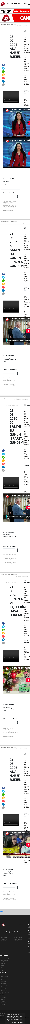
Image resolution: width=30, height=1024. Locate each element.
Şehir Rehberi (4, 990)
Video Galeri (10, 24)
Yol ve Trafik (4, 978)
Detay (14, 1022)
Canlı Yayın (3, 962)
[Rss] (15, 932)
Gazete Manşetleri (5, 992)
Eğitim (2, 970)
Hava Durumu (4, 976)
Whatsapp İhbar (18, 939)
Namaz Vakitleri (5, 979)
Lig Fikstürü (3, 983)
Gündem (3, 963)
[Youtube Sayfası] (10, 932)
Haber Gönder (17, 941)
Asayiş (2, 965)
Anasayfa (3, 24)
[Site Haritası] (18, 932)
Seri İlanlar (3, 988)
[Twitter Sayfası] (4, 932)
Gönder (17, 196)
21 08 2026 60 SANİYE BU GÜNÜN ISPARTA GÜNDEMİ (27, 45)
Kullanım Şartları (18, 937)
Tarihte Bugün (4, 985)
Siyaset (3, 969)
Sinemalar (3, 986)
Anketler (3, 999)
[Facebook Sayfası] (2, 932)
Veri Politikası (4, 941)
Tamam (21, 1022)
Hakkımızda (4, 937)
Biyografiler (4, 1001)
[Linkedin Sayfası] (13, 932)
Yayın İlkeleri (4, 939)
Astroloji (3, 1004)
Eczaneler (3, 981)
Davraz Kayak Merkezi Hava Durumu (13, 4)
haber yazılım (3, 1020)
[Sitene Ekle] (21, 932)
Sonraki (2, 911)
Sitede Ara (3, 997)
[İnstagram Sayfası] (7, 932)
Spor (2, 967)
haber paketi (3, 1018)
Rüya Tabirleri (4, 1003)
